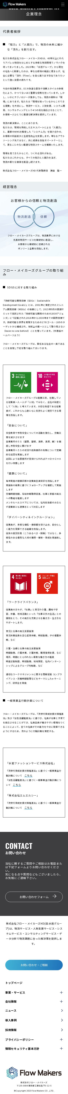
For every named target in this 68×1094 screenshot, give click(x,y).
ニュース (11, 1010)
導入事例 (11, 1020)
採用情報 (11, 1030)
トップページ (13, 983)
